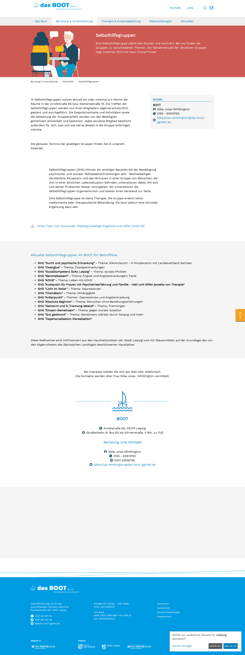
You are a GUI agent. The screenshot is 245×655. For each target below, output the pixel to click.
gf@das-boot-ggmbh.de (47, 623)
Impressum (163, 603)
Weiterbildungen (160, 21)
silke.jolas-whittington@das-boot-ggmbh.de (181, 120)
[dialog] (205, 641)
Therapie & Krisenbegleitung (121, 21)
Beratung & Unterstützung (74, 21)
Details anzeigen (182, 645)
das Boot (41, 21)
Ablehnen (215, 645)
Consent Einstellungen (168, 612)
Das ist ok (230, 645)
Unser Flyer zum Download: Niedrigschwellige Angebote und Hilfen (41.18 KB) (91, 226)
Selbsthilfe (68, 81)
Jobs (190, 7)
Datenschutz (163, 608)
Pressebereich (164, 616)
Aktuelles (187, 21)
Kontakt (175, 7)
